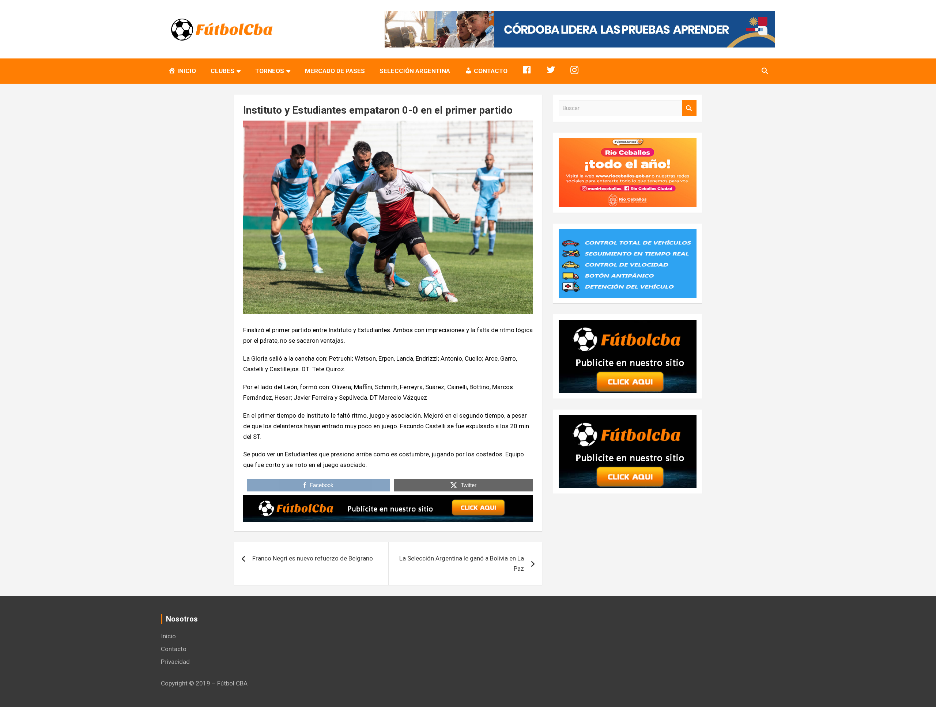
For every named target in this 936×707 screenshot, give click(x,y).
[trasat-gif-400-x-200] (628, 234)
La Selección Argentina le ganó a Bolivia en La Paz (461, 564)
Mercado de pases (335, 71)
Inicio (168, 636)
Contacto (173, 649)
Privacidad (175, 661)
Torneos (269, 71)
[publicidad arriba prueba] (388, 499)
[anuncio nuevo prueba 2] (628, 324)
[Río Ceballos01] (628, 143)
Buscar (689, 108)
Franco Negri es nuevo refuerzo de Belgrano (312, 558)
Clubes (222, 71)
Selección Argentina (415, 71)
